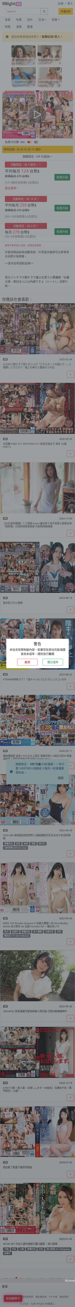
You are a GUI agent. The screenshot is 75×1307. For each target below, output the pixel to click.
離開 (27, 662)
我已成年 (52, 662)
